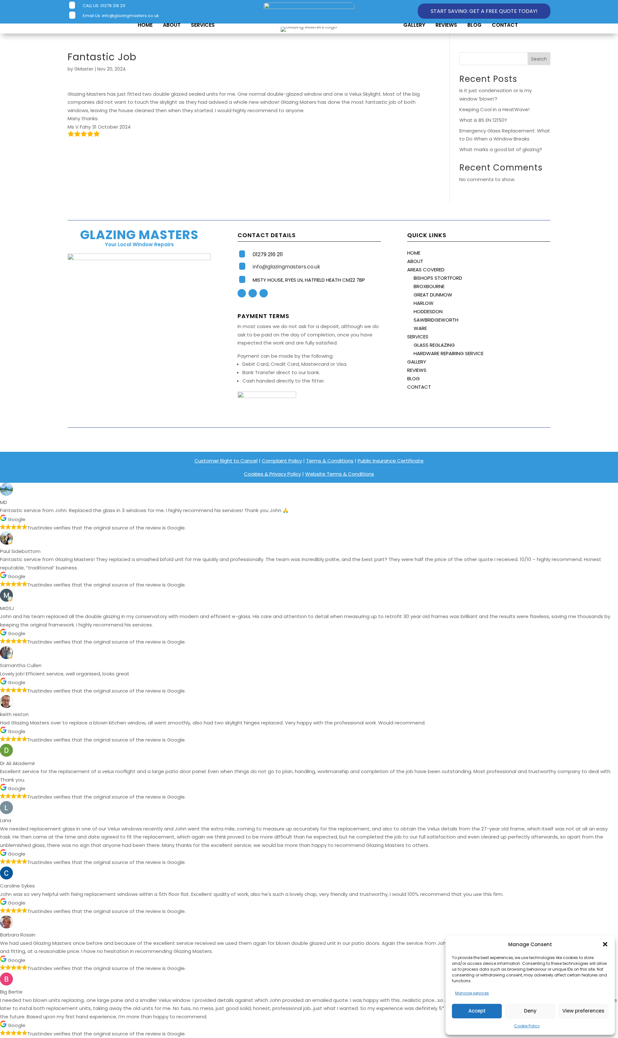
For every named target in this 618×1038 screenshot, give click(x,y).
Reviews (446, 25)
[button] (605, 944)
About (172, 25)
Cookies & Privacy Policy (272, 473)
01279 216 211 (112, 6)
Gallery (414, 25)
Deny (530, 1010)
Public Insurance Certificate (391, 460)
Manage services (472, 993)
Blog (474, 25)
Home (145, 25)
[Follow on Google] (263, 293)
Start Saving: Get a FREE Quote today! (484, 11)
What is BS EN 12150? (483, 120)
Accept (477, 1010)
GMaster (83, 69)
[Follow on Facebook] (242, 293)
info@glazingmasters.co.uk (130, 16)
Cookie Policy (527, 1026)
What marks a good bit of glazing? (500, 149)
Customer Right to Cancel (226, 460)
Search (539, 59)
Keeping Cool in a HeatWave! (494, 109)
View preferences (583, 1010)
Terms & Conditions (329, 460)
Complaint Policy (282, 460)
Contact (505, 25)
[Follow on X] (252, 293)
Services (203, 25)
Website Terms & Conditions (339, 473)
